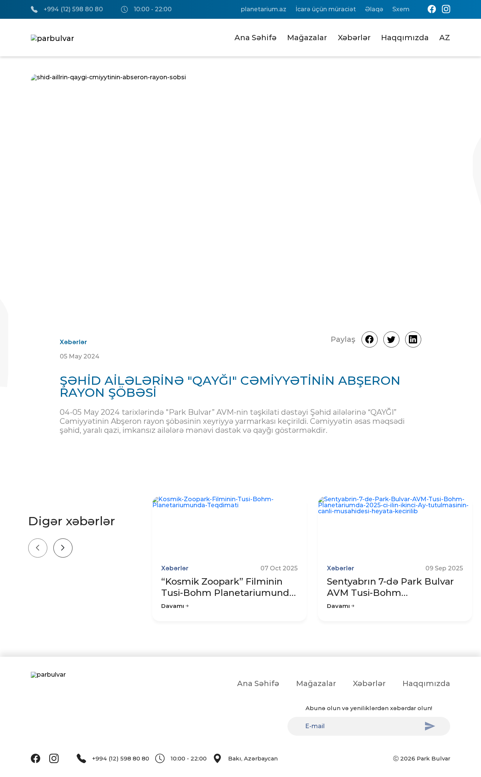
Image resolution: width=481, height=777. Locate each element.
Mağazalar (307, 37)
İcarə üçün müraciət (325, 9)
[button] (421, 196)
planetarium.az (263, 9)
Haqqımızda (405, 37)
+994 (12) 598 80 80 (73, 9)
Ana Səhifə (255, 37)
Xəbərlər (354, 37)
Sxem (401, 9)
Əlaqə (374, 9)
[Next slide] (63, 548)
